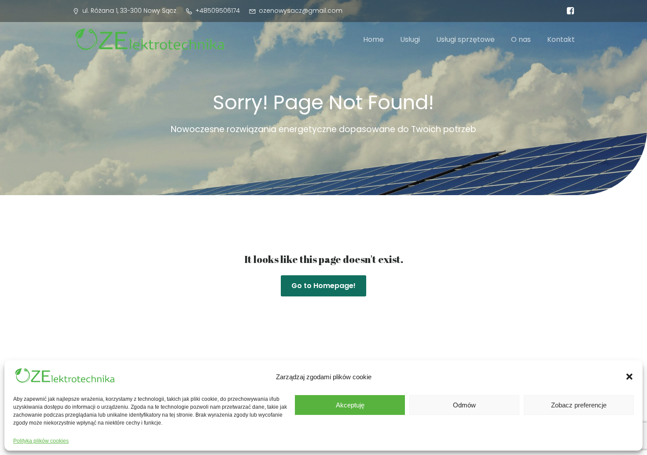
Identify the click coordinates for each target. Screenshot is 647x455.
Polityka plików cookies (41, 441)
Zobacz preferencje (579, 405)
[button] (629, 376)
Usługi (410, 39)
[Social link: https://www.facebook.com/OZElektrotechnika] (568, 11)
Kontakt (561, 39)
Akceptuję (350, 405)
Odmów (464, 405)
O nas (521, 39)
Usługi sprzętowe (465, 39)
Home (373, 39)
